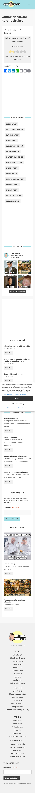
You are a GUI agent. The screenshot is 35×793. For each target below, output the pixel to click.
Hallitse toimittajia (8, 394)
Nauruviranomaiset (17, 747)
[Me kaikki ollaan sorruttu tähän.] (24, 281)
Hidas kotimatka (10, 437)
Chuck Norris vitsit (14, 130)
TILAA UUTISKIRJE (12, 519)
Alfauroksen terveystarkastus (16, 472)
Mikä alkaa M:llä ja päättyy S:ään (17, 346)
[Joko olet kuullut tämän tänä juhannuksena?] (10, 267)
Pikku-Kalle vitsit (14, 196)
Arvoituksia (17, 733)
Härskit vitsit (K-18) (14, 146)
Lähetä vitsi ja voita (17, 744)
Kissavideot (17, 720)
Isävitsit (17, 677)
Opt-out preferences (12, 407)
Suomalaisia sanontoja (18, 736)
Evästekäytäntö (17, 753)
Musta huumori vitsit (15, 179)
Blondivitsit (11, 124)
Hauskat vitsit (12, 135)
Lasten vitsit (11, 168)
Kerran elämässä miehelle (14, 374)
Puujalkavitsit (12, 201)
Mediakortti (17, 750)
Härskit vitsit (18, 667)
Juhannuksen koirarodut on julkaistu (15, 601)
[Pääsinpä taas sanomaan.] (10, 281)
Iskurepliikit (17, 674)
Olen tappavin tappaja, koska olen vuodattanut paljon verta (17, 360)
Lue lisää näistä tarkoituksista (19, 394)
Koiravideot (17, 724)
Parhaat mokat (17, 727)
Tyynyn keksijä (10, 564)
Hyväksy (17, 398)
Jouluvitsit (17, 680)
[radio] (10, 52)
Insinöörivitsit (12, 152)
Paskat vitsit (11, 190)
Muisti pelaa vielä (11, 418)
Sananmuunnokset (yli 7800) (17, 710)
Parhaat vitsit (12, 185)
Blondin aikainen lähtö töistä (15, 456)
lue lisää (8, 353)
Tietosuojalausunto (22, 407)
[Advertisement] (17, 93)
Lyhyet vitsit (11, 174)
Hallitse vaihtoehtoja (17, 404)
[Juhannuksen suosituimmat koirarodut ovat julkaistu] (24, 267)
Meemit (17, 730)
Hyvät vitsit (11, 141)
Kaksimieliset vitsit (14, 163)
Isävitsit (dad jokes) (15, 157)
